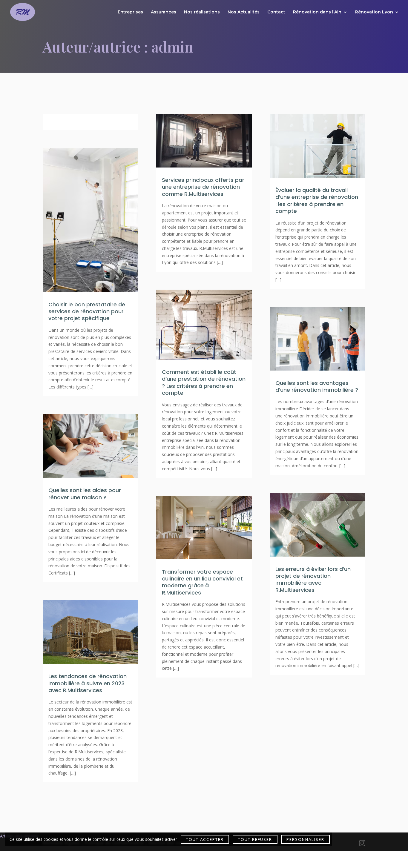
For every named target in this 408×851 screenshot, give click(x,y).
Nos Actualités (244, 12)
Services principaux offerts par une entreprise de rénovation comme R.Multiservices (203, 187)
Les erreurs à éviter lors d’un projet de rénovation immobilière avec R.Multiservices (313, 579)
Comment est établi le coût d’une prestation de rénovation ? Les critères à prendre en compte (204, 382)
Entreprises (130, 12)
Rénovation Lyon (374, 12)
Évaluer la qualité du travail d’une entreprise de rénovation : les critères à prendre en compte (316, 200)
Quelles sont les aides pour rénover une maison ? (84, 493)
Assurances (163, 12)
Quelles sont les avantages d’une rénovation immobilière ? (317, 386)
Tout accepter (205, 839)
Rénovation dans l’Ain (317, 12)
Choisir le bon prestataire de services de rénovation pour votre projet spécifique (86, 311)
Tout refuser (255, 839)
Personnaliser (305, 839)
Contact (276, 12)
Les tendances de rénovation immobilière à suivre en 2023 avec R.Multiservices (87, 683)
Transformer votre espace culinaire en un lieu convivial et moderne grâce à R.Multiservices (202, 582)
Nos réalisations (202, 12)
